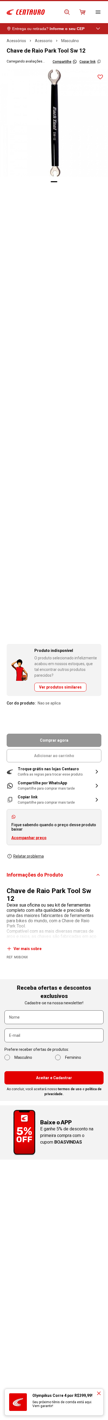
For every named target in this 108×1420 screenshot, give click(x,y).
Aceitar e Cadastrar (54, 1078)
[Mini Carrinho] (82, 12)
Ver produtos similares (60, 687)
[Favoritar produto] (100, 77)
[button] (54, 771)
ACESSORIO (43, 41)
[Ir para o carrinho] (82, 12)
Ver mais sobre (28, 948)
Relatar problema (28, 856)
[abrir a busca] (67, 12)
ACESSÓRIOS (16, 41)
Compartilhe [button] (62, 62)
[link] (54, 785)
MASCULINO (70, 41)
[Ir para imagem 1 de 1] (54, 181)
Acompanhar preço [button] (29, 838)
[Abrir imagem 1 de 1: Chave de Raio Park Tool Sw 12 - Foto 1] (54, 123)
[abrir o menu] (98, 12)
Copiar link (87, 62)
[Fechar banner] (99, 1393)
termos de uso (70, 1089)
